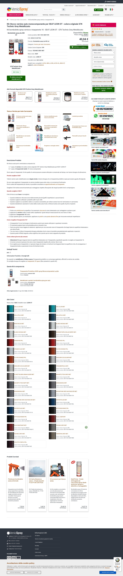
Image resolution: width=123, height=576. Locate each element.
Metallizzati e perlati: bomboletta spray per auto (51, 94)
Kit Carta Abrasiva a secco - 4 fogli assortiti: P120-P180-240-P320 (36, 480)
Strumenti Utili (92, 5)
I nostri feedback (38, 542)
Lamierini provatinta (77, 116)
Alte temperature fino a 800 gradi (100, 134)
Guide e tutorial (68, 5)
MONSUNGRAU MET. (61, 383)
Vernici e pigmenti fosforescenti (100, 185)
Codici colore (38, 552)
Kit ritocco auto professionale (22, 93)
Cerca (98, 71)
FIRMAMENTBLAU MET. (62, 366)
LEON (51, 63)
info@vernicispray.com (17, 546)
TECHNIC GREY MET (61, 425)
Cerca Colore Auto (15, 15)
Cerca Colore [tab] (98, 45)
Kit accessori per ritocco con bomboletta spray (79, 126)
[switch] (117, 570)
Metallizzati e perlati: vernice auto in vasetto (80, 93)
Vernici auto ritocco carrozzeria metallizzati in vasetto (23, 127)
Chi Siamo (37, 535)
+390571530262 (111, 1)
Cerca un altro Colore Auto (16, 78)
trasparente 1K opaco (34, 261)
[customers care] (103, 108)
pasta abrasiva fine (52, 216)
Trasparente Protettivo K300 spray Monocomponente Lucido (39, 271)
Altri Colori (16, 72)
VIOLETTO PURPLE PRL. (20, 442)
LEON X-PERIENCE (38, 65)
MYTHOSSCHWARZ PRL (62, 408)
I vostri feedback (100, 25)
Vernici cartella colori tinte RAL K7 (100, 210)
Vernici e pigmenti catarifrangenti (100, 172)
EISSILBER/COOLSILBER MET (64, 357)
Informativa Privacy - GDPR (41, 555)
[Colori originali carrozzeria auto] (103, 141)
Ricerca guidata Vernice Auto (103, 89)
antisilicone (19, 210)
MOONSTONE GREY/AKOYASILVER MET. (66, 391)
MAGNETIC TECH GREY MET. (63, 374)
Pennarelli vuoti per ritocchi (79, 136)
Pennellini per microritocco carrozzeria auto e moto (51, 136)
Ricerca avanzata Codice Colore (101, 81)
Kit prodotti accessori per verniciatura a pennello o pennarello (50, 127)
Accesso (99, 9)
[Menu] (120, 558)
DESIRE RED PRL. (18, 340)
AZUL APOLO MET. (19, 315)
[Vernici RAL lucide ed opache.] (103, 154)
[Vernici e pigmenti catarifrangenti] (103, 166)
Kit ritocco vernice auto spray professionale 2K (23, 117)
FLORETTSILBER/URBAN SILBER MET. (24, 374)
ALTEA (44, 63)
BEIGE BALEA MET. (19, 323)
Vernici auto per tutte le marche (99, 198)
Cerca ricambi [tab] (110, 45)
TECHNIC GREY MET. (19, 433)
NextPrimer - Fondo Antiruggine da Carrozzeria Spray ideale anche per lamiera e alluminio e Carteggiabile (79, 482)
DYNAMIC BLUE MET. (19, 349)
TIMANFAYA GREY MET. (62, 433)
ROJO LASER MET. (61, 417)
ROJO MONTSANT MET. (20, 425)
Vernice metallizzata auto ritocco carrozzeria (50, 117)
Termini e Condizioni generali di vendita (44, 539)
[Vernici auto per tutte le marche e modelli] (103, 192)
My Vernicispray (109, 5)
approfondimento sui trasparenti (55, 184)
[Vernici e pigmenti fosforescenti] (103, 179)
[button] (112, 10)
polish (41, 216)
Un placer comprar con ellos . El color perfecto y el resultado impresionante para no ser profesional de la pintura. (102, 34)
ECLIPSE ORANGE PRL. (62, 349)
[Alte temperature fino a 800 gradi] (103, 128)
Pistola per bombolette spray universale (15, 480)
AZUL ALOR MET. (18, 306)
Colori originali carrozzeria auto (99, 147)
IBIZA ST (62, 63)
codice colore (96, 76)
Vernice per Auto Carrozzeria (18, 19)
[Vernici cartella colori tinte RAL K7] (103, 204)
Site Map (37, 545)
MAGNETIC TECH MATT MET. (21, 383)
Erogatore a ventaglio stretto (51, 145)
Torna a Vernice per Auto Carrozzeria (19, 111)
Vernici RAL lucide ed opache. (99, 160)
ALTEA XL (56, 63)
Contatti (100, 5)
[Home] (7, 19)
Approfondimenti (80, 5)
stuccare (42, 210)
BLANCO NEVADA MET (62, 323)
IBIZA (48, 63)
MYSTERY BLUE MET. (61, 400)
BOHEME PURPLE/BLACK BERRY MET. (66, 332)
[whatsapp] (103, 116)
